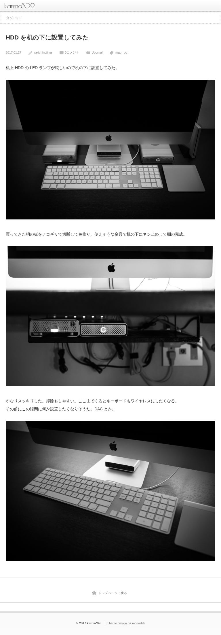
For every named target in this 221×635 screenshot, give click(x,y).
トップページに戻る (112, 593)
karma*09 (19, 6)
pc (125, 52)
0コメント (72, 52)
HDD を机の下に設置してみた (47, 37)
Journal (97, 52)
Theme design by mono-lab (126, 623)
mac (118, 52)
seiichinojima (43, 52)
